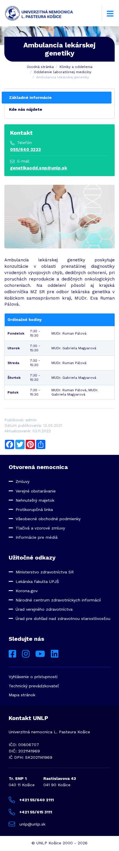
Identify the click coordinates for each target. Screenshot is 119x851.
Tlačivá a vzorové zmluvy (40, 528)
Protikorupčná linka (34, 509)
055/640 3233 (25, 149)
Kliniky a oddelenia (76, 67)
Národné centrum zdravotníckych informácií (58, 600)
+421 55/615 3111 (35, 812)
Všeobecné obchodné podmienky (48, 518)
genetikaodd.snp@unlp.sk (38, 168)
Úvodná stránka (40, 67)
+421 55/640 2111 (36, 800)
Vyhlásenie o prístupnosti (33, 676)
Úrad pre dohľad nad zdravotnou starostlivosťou (63, 618)
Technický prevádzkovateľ (34, 686)
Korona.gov (27, 590)
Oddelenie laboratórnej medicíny (62, 72)
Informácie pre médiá (36, 537)
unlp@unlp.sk (32, 824)
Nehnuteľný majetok (35, 500)
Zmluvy (22, 481)
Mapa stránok (22, 695)
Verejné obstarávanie (36, 491)
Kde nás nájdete (25, 109)
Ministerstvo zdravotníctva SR (45, 572)
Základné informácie (30, 97)
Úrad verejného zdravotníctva (44, 609)
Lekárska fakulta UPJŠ (37, 581)
